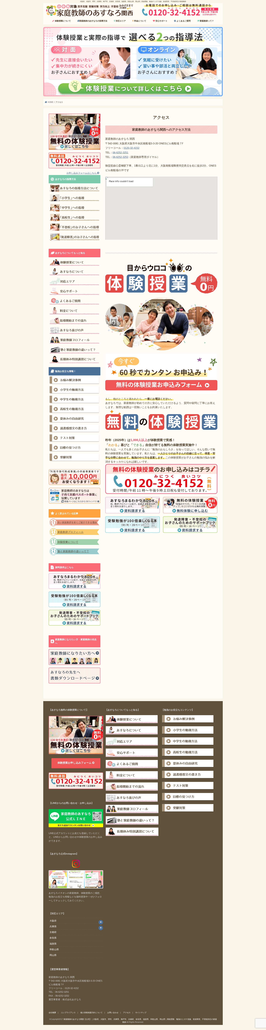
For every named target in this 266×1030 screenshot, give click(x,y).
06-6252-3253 (120, 157)
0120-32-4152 (131, 148)
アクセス (127, 1013)
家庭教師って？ (207, 21)
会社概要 (52, 1013)
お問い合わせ (112, 1013)
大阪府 (53, 920)
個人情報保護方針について (91, 1013)
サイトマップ (140, 1013)
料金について (140, 21)
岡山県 (53, 955)
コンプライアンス (68, 1013)
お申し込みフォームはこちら (81, 173)
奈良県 (53, 937)
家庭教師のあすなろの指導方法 (93, 21)
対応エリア (120, 21)
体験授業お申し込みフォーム (74, 762)
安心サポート (161, 21)
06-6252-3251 (120, 152)
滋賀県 (53, 943)
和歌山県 (54, 949)
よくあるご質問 (183, 21)
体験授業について (62, 21)
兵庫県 (53, 926)
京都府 (53, 932)
